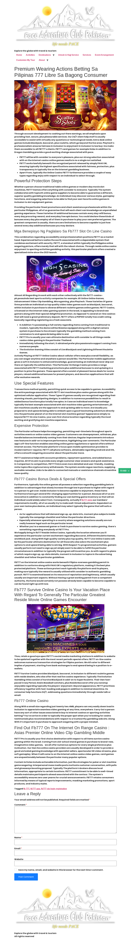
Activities (30, 55)
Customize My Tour (25, 60)
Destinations (45, 55)
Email (18, 848)
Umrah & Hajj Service (68, 55)
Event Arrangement (104, 55)
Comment (20, 805)
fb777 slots (87, 500)
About (42, 60)
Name (18, 838)
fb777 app (35, 789)
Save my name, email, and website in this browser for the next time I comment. (60, 870)
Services (87, 55)
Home (19, 55)
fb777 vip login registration (54, 789)
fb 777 (26, 789)
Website (18, 859)
